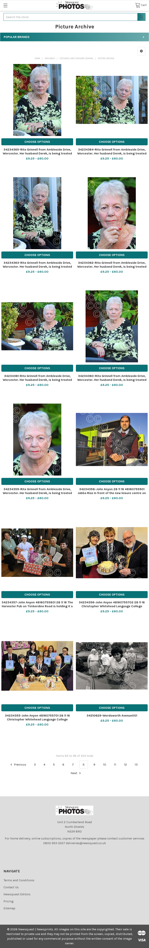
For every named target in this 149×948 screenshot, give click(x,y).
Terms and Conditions (18, 880)
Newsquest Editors (16, 894)
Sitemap (9, 908)
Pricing (8, 901)
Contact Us (11, 887)
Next (74, 773)
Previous (19, 764)
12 (125, 764)
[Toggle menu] (5, 5)
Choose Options (37, 142)
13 (136, 764)
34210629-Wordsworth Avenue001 (112, 715)
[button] (141, 51)
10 (104, 764)
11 (115, 764)
